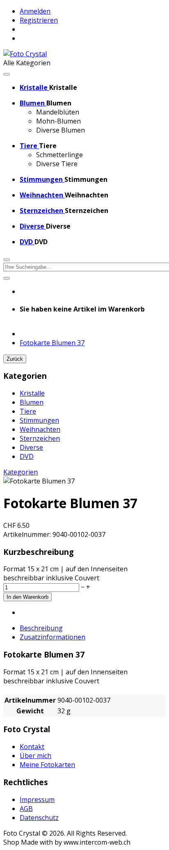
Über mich (35, 755)
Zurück (15, 359)
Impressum (37, 799)
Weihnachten (40, 429)
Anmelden (35, 11)
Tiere (28, 411)
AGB (26, 808)
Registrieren (39, 20)
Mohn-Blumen (58, 121)
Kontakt (32, 746)
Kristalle (32, 393)
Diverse (31, 447)
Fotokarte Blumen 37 (52, 342)
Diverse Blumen (60, 130)
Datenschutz (39, 817)
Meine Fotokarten (47, 764)
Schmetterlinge (59, 154)
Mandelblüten (57, 112)
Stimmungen (39, 420)
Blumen (31, 402)
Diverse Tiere (57, 163)
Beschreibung (41, 627)
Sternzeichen (40, 438)
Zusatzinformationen (52, 637)
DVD (27, 456)
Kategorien (20, 472)
